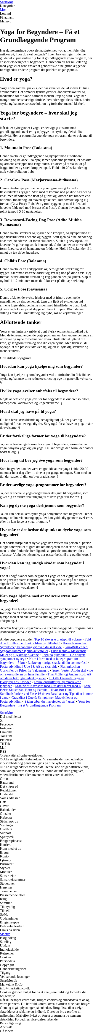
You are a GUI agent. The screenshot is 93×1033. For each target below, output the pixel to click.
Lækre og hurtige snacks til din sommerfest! (57, 662)
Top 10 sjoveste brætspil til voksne (58, 639)
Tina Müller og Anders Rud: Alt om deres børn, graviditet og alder (45, 676)
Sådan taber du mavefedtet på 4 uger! (49, 701)
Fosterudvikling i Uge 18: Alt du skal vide (28, 666)
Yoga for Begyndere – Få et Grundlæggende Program (45, 703)
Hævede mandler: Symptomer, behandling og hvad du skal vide (43, 645)
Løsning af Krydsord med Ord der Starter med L (48, 686)
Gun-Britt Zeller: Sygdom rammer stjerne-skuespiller (44, 649)
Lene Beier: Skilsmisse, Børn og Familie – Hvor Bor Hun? (45, 688)
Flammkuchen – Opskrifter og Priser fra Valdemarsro (41, 668)
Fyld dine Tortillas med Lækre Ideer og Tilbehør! (45, 641)
